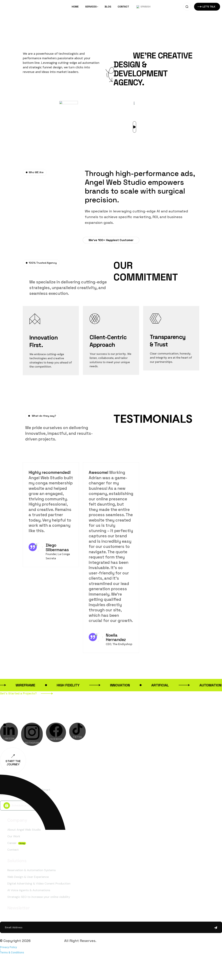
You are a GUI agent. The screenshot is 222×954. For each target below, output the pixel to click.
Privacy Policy (8, 947)
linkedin (9, 738)
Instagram (32, 743)
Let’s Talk (58, 708)
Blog (108, 6)
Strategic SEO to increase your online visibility (38, 897)
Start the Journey (13, 762)
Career (12, 843)
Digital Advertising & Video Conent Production (38, 883)
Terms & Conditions (12, 952)
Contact (123, 6)
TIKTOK (77, 737)
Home (75, 6)
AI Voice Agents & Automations (28, 890)
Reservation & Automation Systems (31, 870)
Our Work (13, 836)
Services (91, 6)
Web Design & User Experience (28, 877)
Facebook (56, 739)
